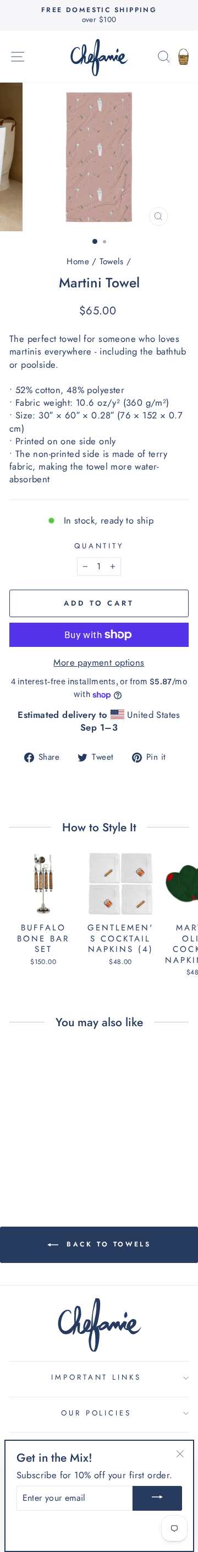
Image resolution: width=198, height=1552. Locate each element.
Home (78, 261)
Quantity (99, 546)
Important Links (96, 1377)
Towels (111, 261)
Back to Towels (107, 1244)
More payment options (98, 662)
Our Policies (96, 1413)
